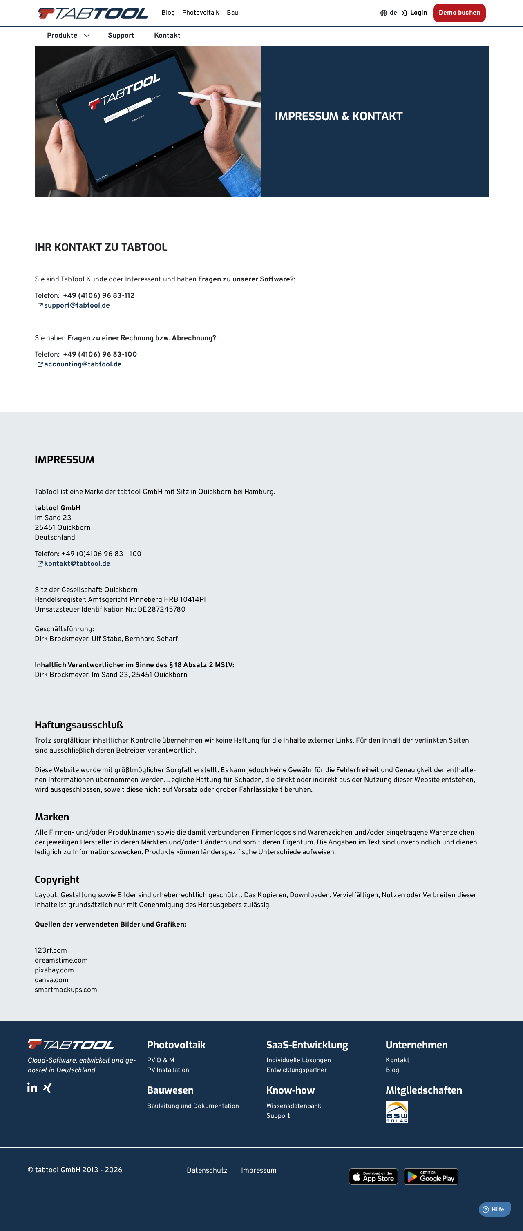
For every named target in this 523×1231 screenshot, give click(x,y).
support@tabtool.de (77, 306)
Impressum (259, 1170)
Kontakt (167, 35)
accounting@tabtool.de (83, 364)
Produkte (62, 35)
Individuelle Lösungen (298, 1061)
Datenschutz (207, 1170)
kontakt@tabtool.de (77, 564)
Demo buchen (459, 13)
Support (121, 35)
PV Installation (168, 1070)
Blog (169, 13)
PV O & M (160, 1061)
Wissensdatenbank (294, 1106)
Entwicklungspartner (296, 1070)
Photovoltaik (201, 13)
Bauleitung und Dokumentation (193, 1106)
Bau (232, 13)
